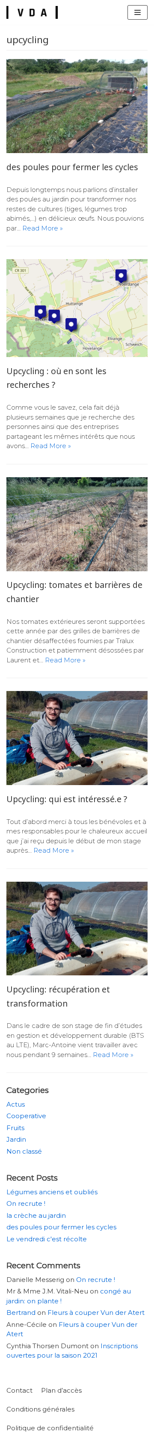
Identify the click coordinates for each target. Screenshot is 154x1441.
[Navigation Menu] (137, 12)
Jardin (16, 1139)
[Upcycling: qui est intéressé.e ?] (77, 783)
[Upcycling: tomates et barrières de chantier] (77, 569)
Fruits (15, 1128)
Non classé (24, 1151)
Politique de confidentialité (50, 1428)
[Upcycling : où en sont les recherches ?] (77, 355)
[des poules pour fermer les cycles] (77, 151)
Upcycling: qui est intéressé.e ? (66, 799)
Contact (19, 1390)
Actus (15, 1104)
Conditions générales (40, 1409)
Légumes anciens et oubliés (52, 1192)
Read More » (42, 228)
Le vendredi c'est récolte (46, 1239)
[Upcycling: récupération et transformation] (77, 973)
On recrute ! (25, 1203)
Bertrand (21, 1312)
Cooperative (26, 1116)
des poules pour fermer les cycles (72, 167)
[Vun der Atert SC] (32, 12)
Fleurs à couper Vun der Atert (96, 1312)
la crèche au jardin (36, 1215)
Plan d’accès (61, 1390)
